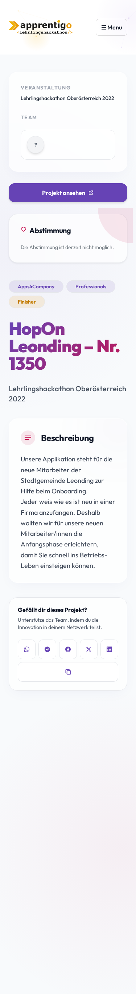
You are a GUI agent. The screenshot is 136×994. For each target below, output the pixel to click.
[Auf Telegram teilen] (47, 649)
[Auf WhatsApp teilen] (27, 649)
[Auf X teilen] (89, 649)
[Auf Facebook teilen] (68, 649)
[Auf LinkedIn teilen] (109, 649)
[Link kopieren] (68, 672)
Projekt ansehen (63, 192)
